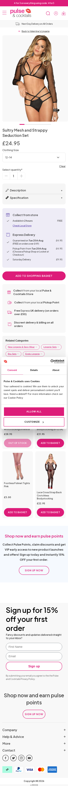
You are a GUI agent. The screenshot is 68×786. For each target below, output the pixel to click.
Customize (32, 421)
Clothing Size (10, 150)
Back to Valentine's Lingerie (35, 31)
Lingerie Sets (50, 347)
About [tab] (55, 370)
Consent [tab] (12, 370)
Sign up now (34, 570)
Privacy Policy (28, 678)
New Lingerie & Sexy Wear (21, 347)
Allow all (33, 411)
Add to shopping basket (34, 275)
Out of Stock (17, 442)
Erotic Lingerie (32, 354)
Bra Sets (12, 354)
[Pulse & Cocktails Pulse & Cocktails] (19, 13)
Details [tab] (34, 370)
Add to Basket (50, 442)
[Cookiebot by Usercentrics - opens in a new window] (50, 361)
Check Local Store (22, 225)
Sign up (34, 666)
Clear (62, 166)
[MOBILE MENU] (4, 13)
